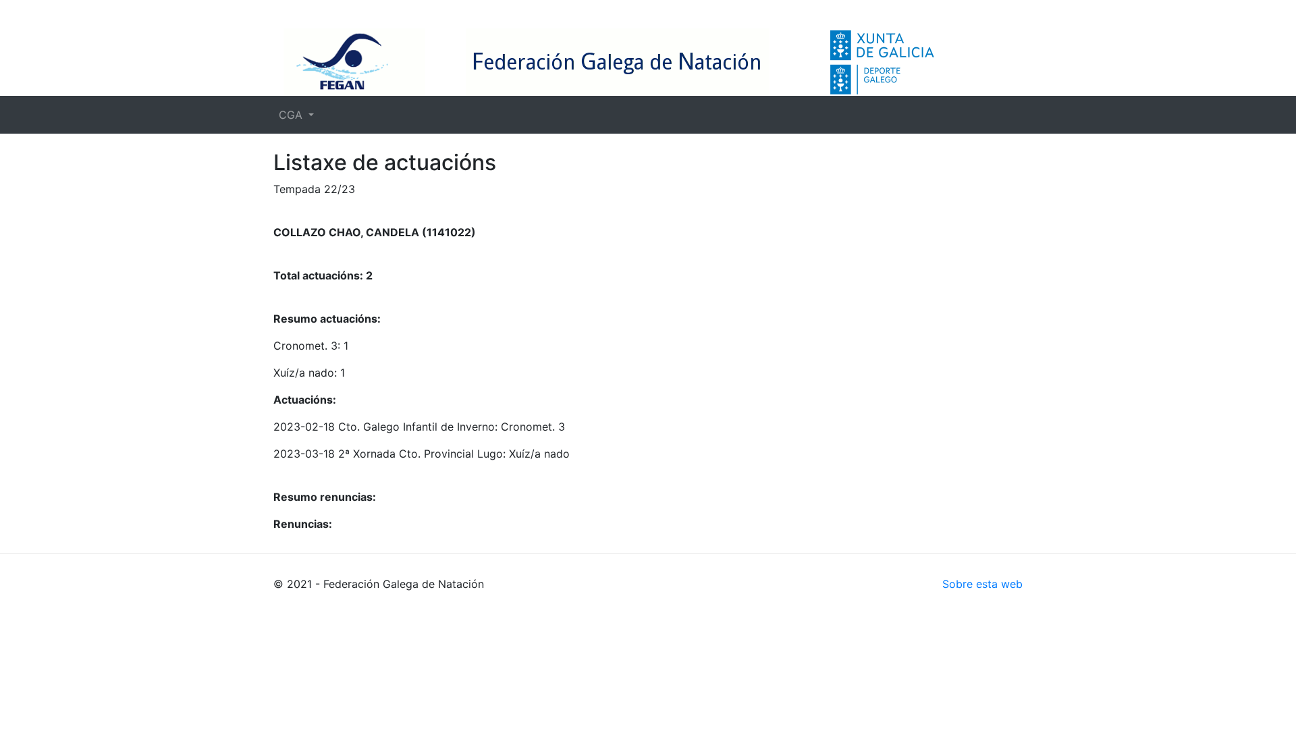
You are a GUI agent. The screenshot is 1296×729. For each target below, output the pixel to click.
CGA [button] (292, 115)
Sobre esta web (982, 584)
